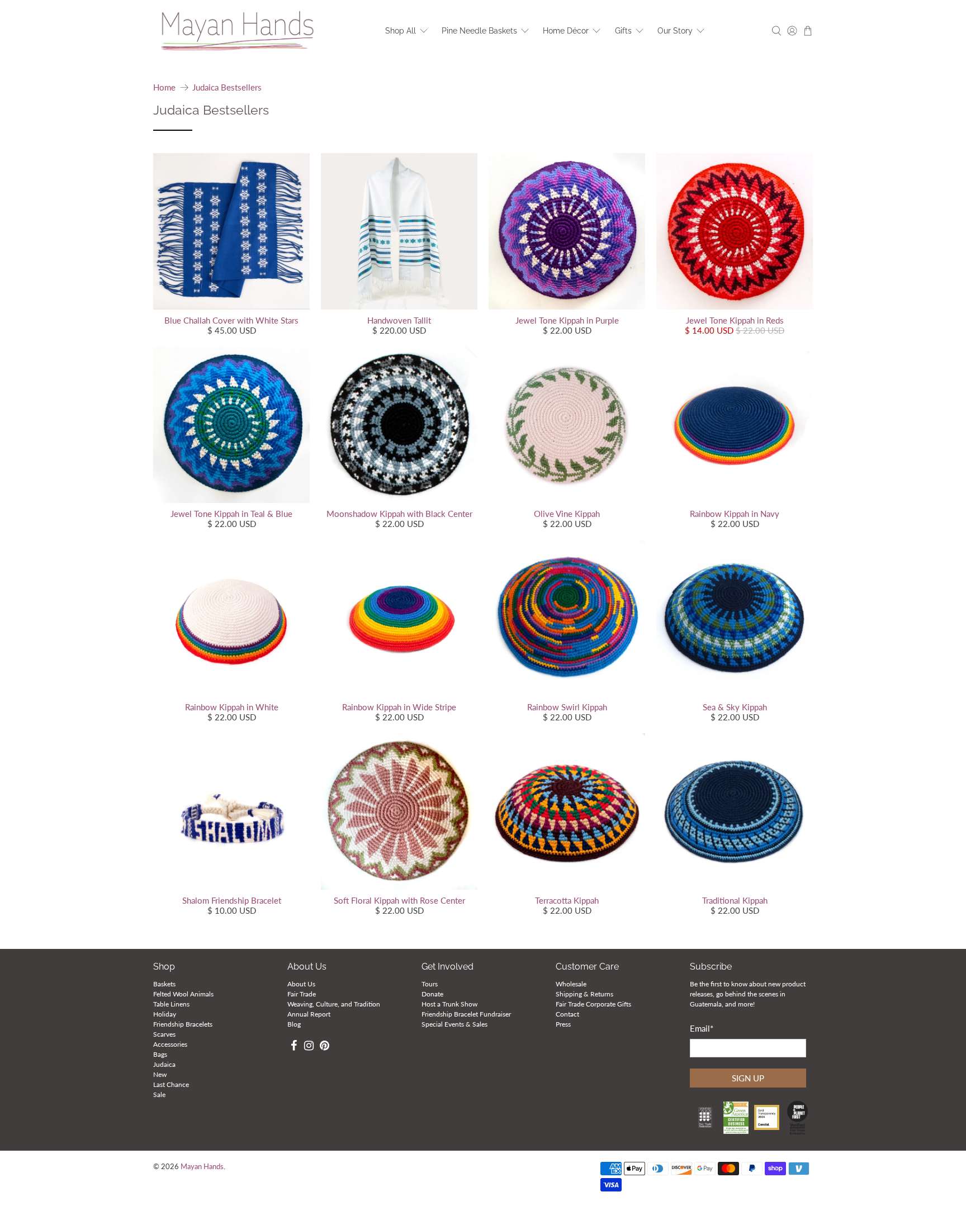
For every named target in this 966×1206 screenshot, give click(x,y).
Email (701, 1028)
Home (164, 87)
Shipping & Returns (584, 994)
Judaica (164, 1064)
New (160, 1074)
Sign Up (748, 1078)
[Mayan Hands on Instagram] (309, 1047)
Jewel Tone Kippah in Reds (735, 320)
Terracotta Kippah (567, 900)
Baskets (164, 984)
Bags (160, 1054)
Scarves (164, 1034)
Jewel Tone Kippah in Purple (567, 320)
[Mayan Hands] (237, 31)
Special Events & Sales (454, 1024)
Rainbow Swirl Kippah (567, 707)
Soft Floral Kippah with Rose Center (399, 900)
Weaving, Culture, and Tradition (333, 1004)
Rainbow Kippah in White (231, 707)
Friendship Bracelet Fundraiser (466, 1014)
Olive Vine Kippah (567, 514)
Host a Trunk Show (449, 1004)
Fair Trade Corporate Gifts (593, 1004)
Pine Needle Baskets (479, 30)
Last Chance (171, 1084)
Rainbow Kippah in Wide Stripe (399, 707)
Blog (294, 1024)
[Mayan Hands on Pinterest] (324, 1047)
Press (563, 1024)
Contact (567, 1014)
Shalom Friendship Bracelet (231, 900)
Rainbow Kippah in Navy (734, 514)
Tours (430, 984)
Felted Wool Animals (183, 994)
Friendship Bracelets (182, 1024)
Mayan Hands (202, 1166)
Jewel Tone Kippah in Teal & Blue (231, 514)
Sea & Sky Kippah (735, 707)
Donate (432, 994)
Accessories (170, 1044)
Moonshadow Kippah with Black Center (399, 514)
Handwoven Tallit (399, 320)
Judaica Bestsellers (227, 87)
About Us (301, 984)
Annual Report (308, 1014)
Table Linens (171, 1004)
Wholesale (571, 984)
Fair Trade (301, 994)
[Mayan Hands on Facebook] (293, 1047)
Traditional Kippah (735, 900)
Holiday (164, 1014)
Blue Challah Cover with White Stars (231, 320)
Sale (159, 1094)
